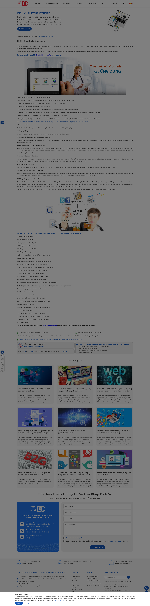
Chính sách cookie (58, 600)
